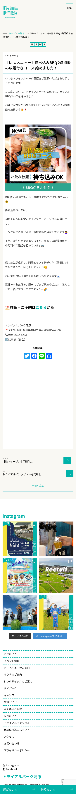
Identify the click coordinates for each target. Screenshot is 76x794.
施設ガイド (10, 702)
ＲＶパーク (10, 688)
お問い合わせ (11, 743)
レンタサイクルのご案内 (18, 681)
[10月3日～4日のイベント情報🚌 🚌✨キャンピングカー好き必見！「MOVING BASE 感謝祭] (20, 539)
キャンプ (9, 695)
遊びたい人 (10, 654)
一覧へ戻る (38, 485)
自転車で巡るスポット (17, 729)
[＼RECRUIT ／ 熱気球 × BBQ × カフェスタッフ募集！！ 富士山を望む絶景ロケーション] (56, 575)
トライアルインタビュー (18, 723)
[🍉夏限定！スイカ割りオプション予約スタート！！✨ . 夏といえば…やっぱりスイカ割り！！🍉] (20, 612)
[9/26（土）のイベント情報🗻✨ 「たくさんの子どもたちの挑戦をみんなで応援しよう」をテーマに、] (20, 575)
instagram (12, 765)
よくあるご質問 (13, 709)
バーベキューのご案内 (18, 667)
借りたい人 (10, 716)
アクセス (9, 736)
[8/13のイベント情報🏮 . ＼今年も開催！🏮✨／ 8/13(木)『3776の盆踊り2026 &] (56, 612)
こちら (41, 307)
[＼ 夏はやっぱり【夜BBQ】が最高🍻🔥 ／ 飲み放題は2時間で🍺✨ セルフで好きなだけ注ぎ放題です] (56, 539)
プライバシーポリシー (17, 750)
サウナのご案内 (13, 674)
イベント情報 (11, 661)
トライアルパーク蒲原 (22, 776)
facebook (12, 769)
